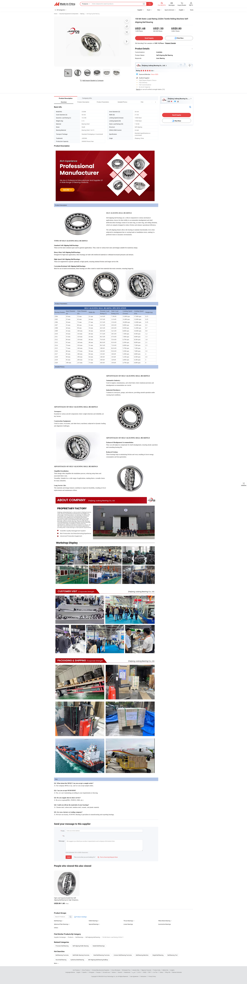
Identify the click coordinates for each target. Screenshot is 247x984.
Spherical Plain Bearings (61, 924)
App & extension (169, 10)
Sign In (138, 89)
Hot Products (76, 970)
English (78, 972)
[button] (151, 102)
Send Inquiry (149, 38)
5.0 (169, 101)
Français (98, 972)
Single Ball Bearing (157, 955)
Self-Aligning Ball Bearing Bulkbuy (98, 960)
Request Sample (170, 43)
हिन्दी (149, 972)
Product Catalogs (81, 917)
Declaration (143, 976)
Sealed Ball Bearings (99, 946)
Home (55, 13)
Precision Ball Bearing (62, 946)
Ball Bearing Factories (62, 955)
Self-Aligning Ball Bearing (92, 13)
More (55, 963)
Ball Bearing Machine (142, 955)
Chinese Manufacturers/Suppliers (100, 970)
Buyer (148, 10)
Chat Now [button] (180, 38)
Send (68, 857)
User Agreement (134, 976)
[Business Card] (190, 107)
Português (91, 972)
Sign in (191, 5)
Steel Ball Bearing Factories (101, 955)
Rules (191, 10)
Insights (172, 970)
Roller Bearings (93, 921)
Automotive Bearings (164, 924)
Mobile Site (165, 970)
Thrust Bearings (128, 921)
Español (84, 972)
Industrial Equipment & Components (68, 13)
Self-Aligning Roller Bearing (81, 946)
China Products (86, 970)
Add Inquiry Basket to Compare (92, 80)
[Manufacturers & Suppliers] (64, 4)
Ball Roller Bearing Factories (81, 955)
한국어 (139, 972)
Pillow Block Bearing (164, 921)
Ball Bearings (58, 921)
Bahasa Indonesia (177, 972)
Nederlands (127, 972)
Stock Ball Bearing (61, 960)
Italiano (114, 972)
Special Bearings (94, 924)
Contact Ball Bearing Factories (123, 955)
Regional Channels (146, 970)
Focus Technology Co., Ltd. (111, 976)
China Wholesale (115, 970)
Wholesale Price (126, 970)
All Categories (61, 10)
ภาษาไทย (155, 972)
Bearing (82, 13)
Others (56, 928)
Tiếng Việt (167, 972)
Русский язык (106, 972)
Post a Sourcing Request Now (108, 857)
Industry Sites (135, 970)
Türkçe (161, 972)
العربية (133, 972)
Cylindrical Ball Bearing (77, 960)
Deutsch (120, 972)
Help (158, 10)
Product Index (156, 970)
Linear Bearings (128, 924)
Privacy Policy (152, 976)
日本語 (144, 972)
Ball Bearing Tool (172, 955)
